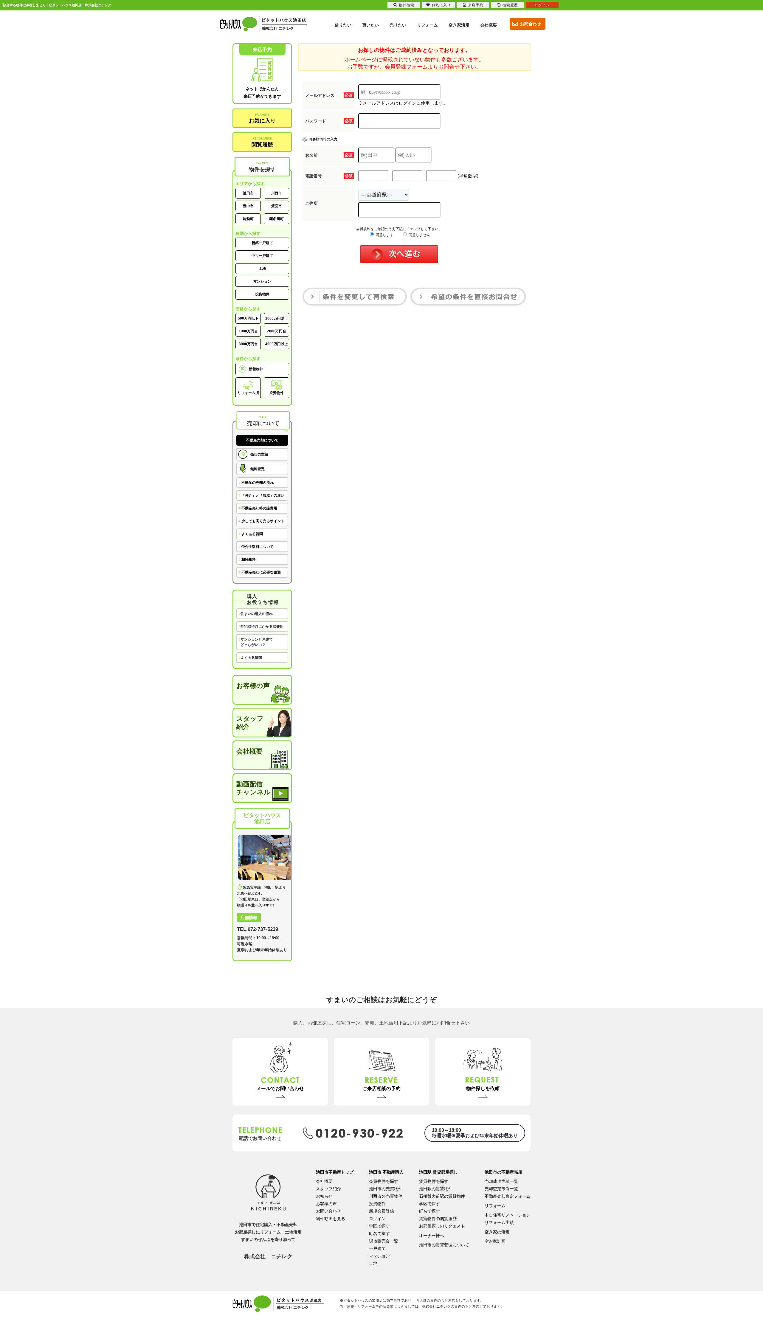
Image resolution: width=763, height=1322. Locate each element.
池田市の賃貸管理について (444, 1244)
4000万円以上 (276, 344)
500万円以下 (248, 318)
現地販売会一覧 (383, 1241)
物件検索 (406, 5)
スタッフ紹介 (250, 722)
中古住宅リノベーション (508, 1215)
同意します (384, 235)
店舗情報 (249, 917)
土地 (262, 268)
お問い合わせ (328, 1211)
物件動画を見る (330, 1218)
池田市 (248, 193)
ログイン (377, 1218)
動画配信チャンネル (253, 788)
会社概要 (249, 751)
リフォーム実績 (499, 1222)
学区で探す (379, 1226)
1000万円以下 (276, 318)
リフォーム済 (248, 393)
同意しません (419, 235)
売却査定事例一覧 (501, 1188)
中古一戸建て (262, 256)
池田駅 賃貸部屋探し (438, 1172)
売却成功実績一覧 (501, 1181)
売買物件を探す (383, 1181)
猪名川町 (276, 219)
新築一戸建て (262, 243)
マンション (262, 281)
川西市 (276, 193)
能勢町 (248, 219)
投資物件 (262, 294)
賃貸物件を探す (433, 1181)
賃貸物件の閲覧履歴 (438, 1218)
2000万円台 (276, 331)
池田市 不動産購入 (386, 1172)
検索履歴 (510, 5)
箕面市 (276, 206)
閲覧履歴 (262, 142)
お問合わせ (530, 23)
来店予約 (475, 5)
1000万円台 (248, 331)
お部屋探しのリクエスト (442, 1226)
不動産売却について (262, 440)
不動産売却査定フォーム (508, 1196)
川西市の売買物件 (385, 1196)
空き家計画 (495, 1241)
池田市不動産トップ (334, 1172)
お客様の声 (253, 685)
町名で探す (379, 1233)
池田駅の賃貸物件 (435, 1188)
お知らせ (324, 1196)
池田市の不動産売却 (503, 1172)
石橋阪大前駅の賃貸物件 (442, 1196)
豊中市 (248, 206)
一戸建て (377, 1248)
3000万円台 (248, 344)
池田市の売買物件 (385, 1188)
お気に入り (262, 118)
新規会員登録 (381, 1211)
